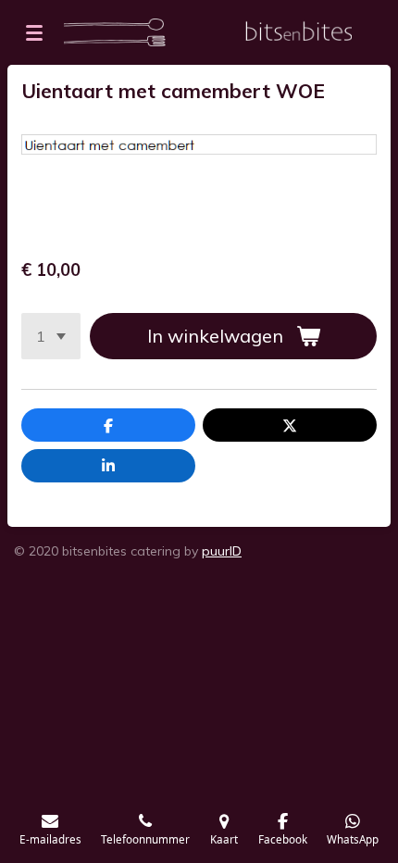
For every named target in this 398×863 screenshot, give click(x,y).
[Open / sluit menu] (34, 32)
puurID (222, 551)
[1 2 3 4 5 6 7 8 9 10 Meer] (51, 336)
